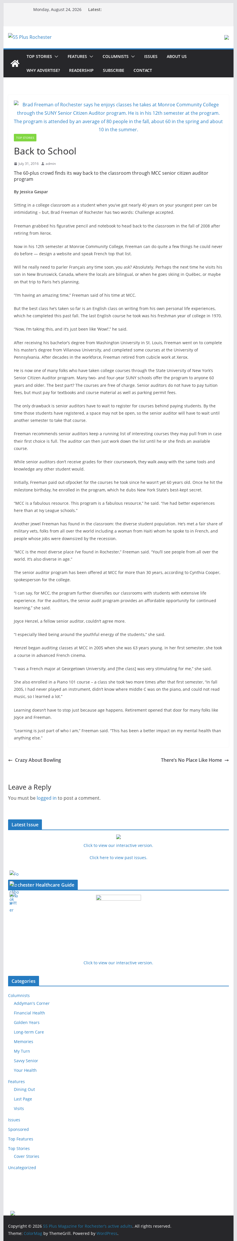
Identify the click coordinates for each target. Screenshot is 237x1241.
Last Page (23, 1099)
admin (51, 163)
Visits (19, 1108)
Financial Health (29, 1013)
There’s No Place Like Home (191, 760)
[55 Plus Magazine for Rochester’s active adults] (15, 63)
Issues (151, 56)
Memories (23, 1041)
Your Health (25, 1070)
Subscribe (113, 70)
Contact (143, 70)
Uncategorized (22, 1167)
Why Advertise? (43, 70)
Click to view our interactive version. (118, 962)
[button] (55, 56)
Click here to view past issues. (118, 857)
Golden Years (27, 1022)
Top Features (20, 1139)
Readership (81, 70)
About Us (177, 56)
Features (77, 56)
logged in (47, 798)
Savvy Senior (26, 1060)
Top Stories (39, 56)
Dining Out (24, 1089)
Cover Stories (26, 1156)
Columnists (116, 56)
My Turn (22, 1051)
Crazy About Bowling (38, 760)
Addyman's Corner (32, 1003)
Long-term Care (29, 1032)
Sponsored (18, 1129)
